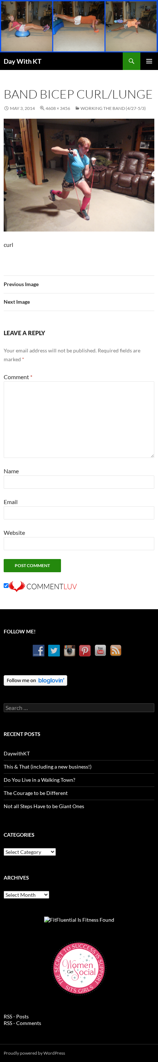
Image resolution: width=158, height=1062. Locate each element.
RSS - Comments (22, 1023)
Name (11, 470)
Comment (18, 376)
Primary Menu (149, 61)
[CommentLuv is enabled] (42, 585)
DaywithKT (17, 753)
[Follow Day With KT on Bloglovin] (35, 680)
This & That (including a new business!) (47, 766)
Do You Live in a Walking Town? (39, 780)
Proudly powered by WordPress (34, 1053)
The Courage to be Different (36, 793)
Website (14, 532)
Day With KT (23, 61)
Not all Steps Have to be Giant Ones (44, 806)
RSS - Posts (16, 1016)
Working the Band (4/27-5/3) (113, 108)
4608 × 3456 (58, 108)
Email (11, 501)
